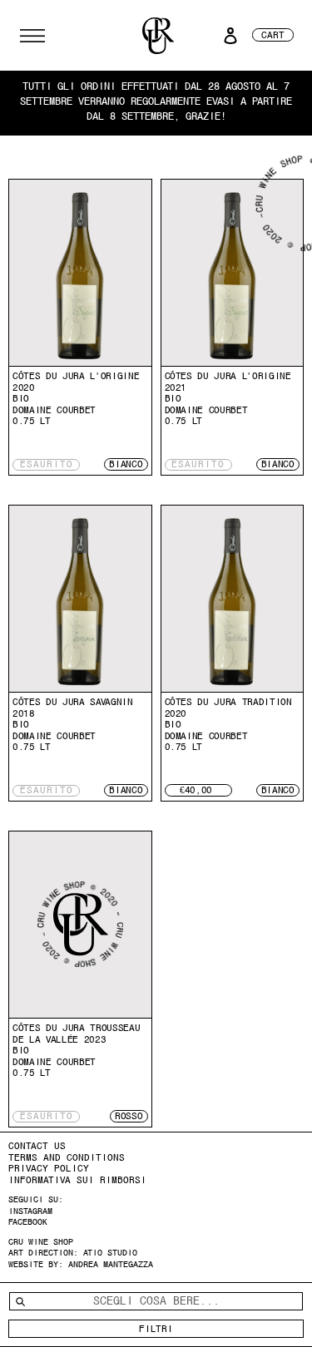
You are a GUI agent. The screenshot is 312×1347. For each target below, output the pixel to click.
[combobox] (156, 1301)
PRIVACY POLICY (48, 1168)
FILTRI (156, 1329)
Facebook (27, 1221)
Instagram (30, 1211)
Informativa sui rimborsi (77, 1180)
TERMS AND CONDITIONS (66, 1157)
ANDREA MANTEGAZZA (110, 1264)
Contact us (37, 1146)
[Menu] (32, 35)
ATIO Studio (110, 1252)
